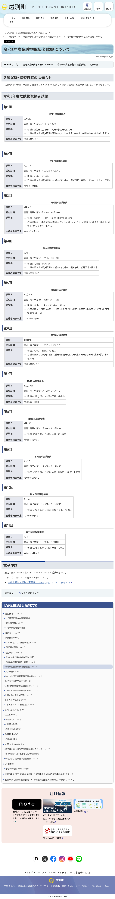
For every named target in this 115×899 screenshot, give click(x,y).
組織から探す (84, 872)
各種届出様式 (11, 734)
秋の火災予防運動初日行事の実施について (23, 676)
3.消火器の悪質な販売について (18, 695)
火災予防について (57, 36)
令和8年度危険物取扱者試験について (21, 666)
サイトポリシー (32, 872)
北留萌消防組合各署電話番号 (18, 618)
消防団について (12, 633)
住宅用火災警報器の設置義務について (21, 758)
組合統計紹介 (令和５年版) (17, 768)
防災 (11, 22)
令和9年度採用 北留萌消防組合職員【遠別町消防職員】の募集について (39, 773)
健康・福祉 (26, 18)
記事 (12, 33)
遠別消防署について (14, 623)
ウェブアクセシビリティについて (58, 872)
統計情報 (9, 763)
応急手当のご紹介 (13, 728)
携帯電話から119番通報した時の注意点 (22, 753)
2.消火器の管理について (15, 699)
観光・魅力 (54, 18)
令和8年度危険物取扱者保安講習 (19, 657)
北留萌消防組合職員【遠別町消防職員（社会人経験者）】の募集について (39, 779)
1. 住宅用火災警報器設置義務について (21, 690)
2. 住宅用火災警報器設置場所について (21, 685)
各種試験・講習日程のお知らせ (38, 64)
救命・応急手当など (14, 710)
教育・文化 (40, 18)
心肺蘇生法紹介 (12, 724)
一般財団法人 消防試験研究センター (40, 582)
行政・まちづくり (87, 18)
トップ (5, 33)
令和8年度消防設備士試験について (20, 662)
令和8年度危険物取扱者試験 (71, 64)
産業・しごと (70, 18)
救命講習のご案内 (13, 719)
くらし (12, 18)
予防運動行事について (15, 647)
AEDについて (11, 714)
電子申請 (94, 64)
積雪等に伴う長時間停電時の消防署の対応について (27, 749)
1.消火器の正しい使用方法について (20, 704)
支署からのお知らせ (15, 744)
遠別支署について (14, 613)
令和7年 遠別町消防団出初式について (21, 642)
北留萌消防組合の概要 (15, 627)
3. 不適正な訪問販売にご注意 (18, 681)
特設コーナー (16, 36)
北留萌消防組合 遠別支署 (35, 36)
